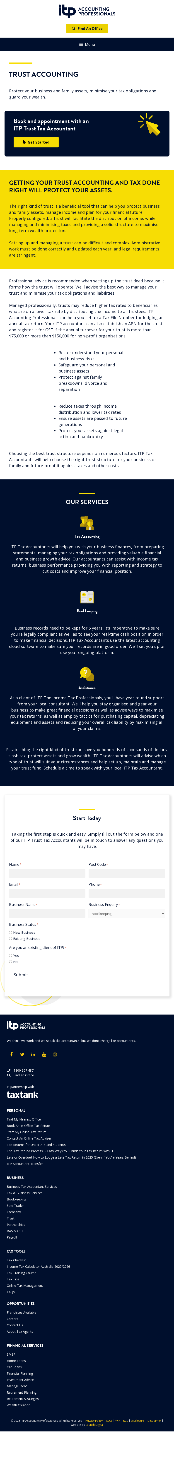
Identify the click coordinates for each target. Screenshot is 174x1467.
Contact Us (15, 1325)
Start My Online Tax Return (26, 1132)
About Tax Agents (20, 1331)
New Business (24, 932)
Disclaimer (154, 1421)
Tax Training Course (21, 1273)
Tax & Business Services (25, 1193)
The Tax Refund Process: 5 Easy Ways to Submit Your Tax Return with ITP (61, 1151)
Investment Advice (20, 1380)
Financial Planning (20, 1373)
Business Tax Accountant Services (32, 1186)
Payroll (12, 1237)
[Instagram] (54, 1054)
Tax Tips (13, 1279)
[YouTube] (43, 1054)
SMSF (11, 1354)
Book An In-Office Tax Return (28, 1125)
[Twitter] (22, 1054)
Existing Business (26, 938)
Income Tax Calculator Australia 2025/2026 (38, 1266)
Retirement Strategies (23, 1399)
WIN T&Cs (121, 1421)
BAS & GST (15, 1231)
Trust (10, 1218)
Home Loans (16, 1361)
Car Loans (14, 1367)
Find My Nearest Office (24, 1119)
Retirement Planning (21, 1392)
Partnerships (16, 1224)
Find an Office (22, 1075)
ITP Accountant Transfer (25, 1164)
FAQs (11, 1292)
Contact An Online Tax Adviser (29, 1138)
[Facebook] (11, 1054)
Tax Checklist (16, 1260)
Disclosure (138, 1421)
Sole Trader (15, 1205)
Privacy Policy (94, 1421)
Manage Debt (17, 1386)
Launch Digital (95, 1425)
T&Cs (109, 1421)
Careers (12, 1319)
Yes (16, 955)
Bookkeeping (16, 1199)
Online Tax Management (25, 1285)
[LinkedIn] (33, 1054)
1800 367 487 (22, 1070)
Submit (21, 974)
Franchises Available (21, 1312)
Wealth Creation (18, 1405)
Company (14, 1212)
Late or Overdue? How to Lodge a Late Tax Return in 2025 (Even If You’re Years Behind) (71, 1157)
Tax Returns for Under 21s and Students (36, 1144)
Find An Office (89, 28)
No (15, 961)
